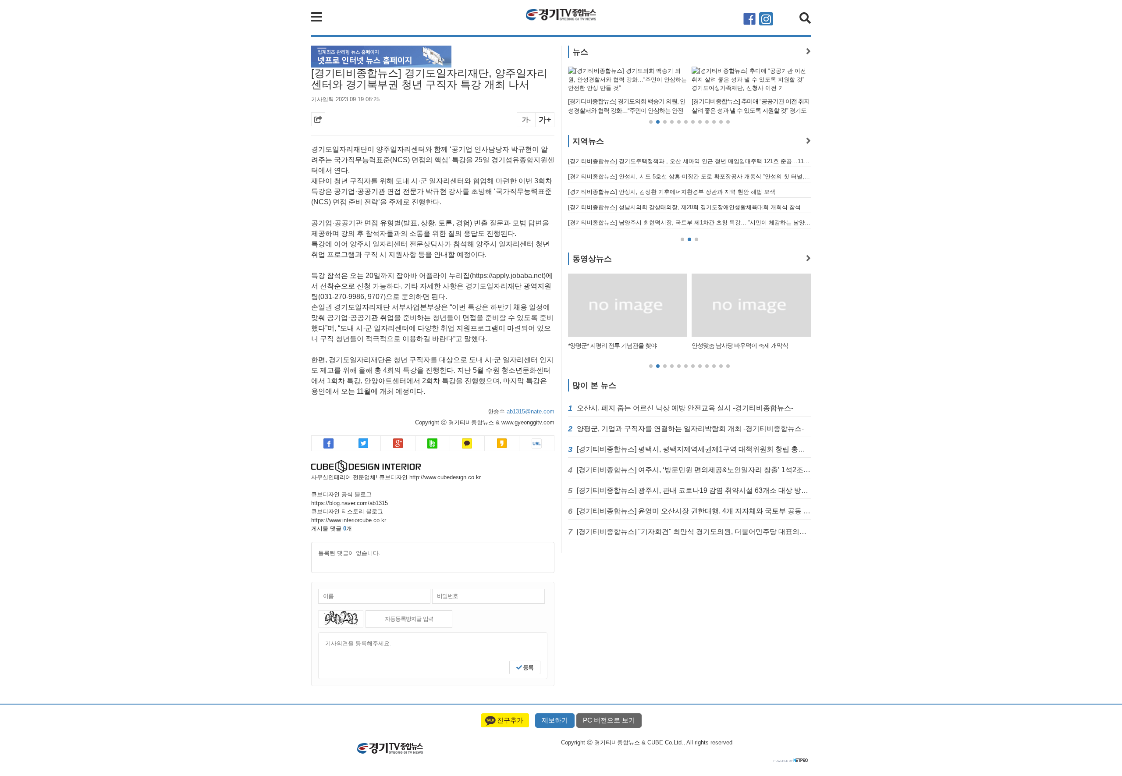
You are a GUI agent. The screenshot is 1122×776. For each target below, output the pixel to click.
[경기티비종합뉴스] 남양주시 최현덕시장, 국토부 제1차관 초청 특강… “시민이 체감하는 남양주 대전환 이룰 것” (689, 222)
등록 (527, 667)
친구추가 (510, 720)
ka (467, 443)
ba (432, 443)
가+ (545, 119)
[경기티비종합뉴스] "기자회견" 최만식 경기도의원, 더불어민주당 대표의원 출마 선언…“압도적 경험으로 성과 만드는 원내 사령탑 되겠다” (694, 531)
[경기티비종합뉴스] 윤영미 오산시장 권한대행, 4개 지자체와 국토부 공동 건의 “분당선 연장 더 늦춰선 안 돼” (694, 511)
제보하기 (555, 720)
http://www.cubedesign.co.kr (445, 477)
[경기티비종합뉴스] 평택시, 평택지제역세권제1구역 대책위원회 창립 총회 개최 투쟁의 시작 (694, 449)
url (536, 443)
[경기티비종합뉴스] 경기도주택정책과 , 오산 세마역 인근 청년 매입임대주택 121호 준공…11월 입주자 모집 (689, 161)
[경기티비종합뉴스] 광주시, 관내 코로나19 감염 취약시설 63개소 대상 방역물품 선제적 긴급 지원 (694, 490)
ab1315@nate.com (530, 411)
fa (329, 443)
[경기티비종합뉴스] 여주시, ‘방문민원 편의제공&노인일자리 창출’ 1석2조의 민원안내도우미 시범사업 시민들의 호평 (694, 469)
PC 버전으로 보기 (609, 720)
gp (398, 443)
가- (526, 119)
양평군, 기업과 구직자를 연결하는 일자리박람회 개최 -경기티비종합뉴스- (690, 428)
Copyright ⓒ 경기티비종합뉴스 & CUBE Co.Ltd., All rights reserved (646, 742)
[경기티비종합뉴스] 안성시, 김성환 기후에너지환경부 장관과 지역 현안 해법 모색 (671, 192)
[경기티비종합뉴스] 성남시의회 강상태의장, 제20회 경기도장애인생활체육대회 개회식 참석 (684, 207)
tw (363, 443)
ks (502, 443)
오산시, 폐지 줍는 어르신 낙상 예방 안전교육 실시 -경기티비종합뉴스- (685, 408)
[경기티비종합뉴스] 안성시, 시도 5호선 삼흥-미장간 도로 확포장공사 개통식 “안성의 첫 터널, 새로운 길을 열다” (689, 176)
